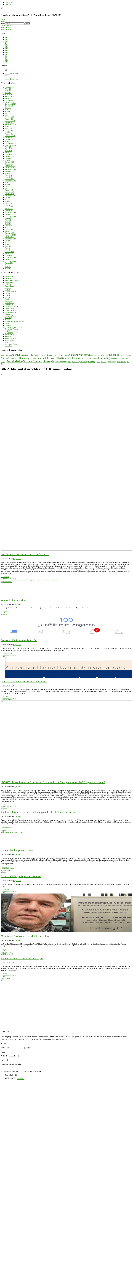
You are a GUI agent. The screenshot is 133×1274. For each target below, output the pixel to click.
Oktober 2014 (9, 237)
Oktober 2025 (9, 102)
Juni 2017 (8, 182)
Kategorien (4, 1064)
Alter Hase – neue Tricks (13, 280)
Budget (60, 355)
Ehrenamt (8, 295)
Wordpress (103, 362)
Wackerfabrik (75, 362)
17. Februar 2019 (5, 611)
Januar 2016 (9, 209)
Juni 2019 (8, 160)
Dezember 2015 (10, 211)
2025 (6, 39)
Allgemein (8, 278)
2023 (6, 43)
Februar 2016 (9, 207)
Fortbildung (128, 355)
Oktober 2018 (9, 167)
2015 (6, 58)
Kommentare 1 (5, 828)
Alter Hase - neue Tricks (7, 580)
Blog (55, 355)
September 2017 (10, 181)
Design (7, 293)
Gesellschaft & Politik (12, 306)
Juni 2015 (8, 222)
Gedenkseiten (9, 303)
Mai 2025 (8, 111)
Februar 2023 (9, 130)
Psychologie (9, 333)
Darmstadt (105, 355)
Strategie (8, 336)
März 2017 (8, 188)
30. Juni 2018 (5, 696)
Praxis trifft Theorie (11, 329)
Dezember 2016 (10, 192)
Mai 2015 (8, 224)
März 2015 (8, 227)
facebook (114, 354)
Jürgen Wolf (17, 559)
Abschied (8, 355)
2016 (6, 56)
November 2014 (10, 235)
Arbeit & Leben (10, 282)
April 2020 (8, 149)
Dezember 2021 (10, 136)
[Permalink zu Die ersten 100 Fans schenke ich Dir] (66, 636)
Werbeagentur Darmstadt (13, 600)
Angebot (30, 355)
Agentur (15, 354)
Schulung (3, 362)
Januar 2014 (9, 254)
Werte (98, 362)
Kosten (7, 314)
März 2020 (8, 151)
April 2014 (8, 248)
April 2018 (8, 175)
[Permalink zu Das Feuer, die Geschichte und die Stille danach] (66, 550)
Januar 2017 (9, 190)
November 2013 (10, 257)
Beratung (42, 355)
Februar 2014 (9, 252)
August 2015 (9, 218)
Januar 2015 (9, 231)
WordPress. (22, 1077)
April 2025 (8, 113)
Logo (94, 358)
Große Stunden (10, 308)
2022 (6, 45)
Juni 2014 (8, 244)
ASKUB (8, 284)
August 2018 (9, 171)
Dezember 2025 (10, 100)
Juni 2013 (8, 267)
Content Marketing (11, 291)
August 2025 (9, 106)
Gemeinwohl (9, 305)
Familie (122, 355)
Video (7, 342)
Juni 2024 (8, 126)
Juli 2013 (8, 265)
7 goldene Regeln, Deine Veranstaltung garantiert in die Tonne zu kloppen (38, 812)
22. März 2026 (5, 577)
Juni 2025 (8, 109)
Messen (7, 320)
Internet (41, 358)
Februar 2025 (9, 117)
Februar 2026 (9, 96)
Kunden (88, 358)
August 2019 (9, 158)
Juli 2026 (8, 89)
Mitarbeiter (115, 358)
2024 (6, 41)
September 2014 (10, 239)
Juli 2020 (8, 147)
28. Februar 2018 (5, 804)
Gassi (7, 299)
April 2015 (8, 225)
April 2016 (8, 203)
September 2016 (10, 196)
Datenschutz (9, 4)
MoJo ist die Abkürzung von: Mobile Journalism (25, 936)
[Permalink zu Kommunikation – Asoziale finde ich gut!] (7, 954)
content (66, 355)
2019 (6, 50)
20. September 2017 (6, 827)
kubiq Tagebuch (10, 316)
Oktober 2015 (9, 214)
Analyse (23, 355)
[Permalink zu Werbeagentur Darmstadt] (16, 582)
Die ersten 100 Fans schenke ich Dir (19, 640)
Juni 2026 (8, 91)
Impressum (8, 2)
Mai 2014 (8, 246)
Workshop (8, 346)
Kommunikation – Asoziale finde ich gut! (22, 958)
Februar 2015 (9, 229)
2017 (6, 54)
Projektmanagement (11, 331)
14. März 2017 (5, 867)
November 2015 (10, 212)
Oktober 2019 (9, 156)
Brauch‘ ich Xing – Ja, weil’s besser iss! (21, 876)
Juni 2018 (8, 173)
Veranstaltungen (10, 340)
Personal (8, 325)
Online (7, 323)
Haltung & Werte (10, 310)
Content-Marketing (79, 354)
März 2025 (8, 115)
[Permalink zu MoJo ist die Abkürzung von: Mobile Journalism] (66, 931)
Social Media (9, 334)
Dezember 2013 (10, 255)
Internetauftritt (53, 358)
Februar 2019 (9, 162)
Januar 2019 (9, 164)
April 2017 (8, 186)
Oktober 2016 (9, 194)
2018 (6, 52)
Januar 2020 (9, 153)
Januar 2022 (9, 134)
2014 (6, 60)
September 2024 (10, 124)
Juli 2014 (8, 242)
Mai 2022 (8, 132)
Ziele (2, 364)
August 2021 (9, 139)
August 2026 (9, 87)
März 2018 (8, 177)
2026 (6, 37)
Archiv (3, 1056)
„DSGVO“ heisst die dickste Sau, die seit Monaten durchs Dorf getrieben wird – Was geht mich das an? (53, 782)
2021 (6, 47)
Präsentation (124, 358)
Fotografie (8, 297)
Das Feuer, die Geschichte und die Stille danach (25, 554)
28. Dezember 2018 (6, 653)
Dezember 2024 (10, 121)
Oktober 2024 (9, 123)
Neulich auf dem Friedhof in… (15, 321)
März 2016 (8, 205)
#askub (2, 355)
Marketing (8, 318)
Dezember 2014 (10, 233)
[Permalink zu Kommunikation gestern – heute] (16, 832)
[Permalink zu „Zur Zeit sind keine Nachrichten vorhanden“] (66, 677)
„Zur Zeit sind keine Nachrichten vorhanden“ (24, 681)
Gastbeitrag (8, 301)
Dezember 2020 (10, 143)
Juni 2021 (8, 141)
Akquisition (9, 276)
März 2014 (8, 250)
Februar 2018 (9, 179)
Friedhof (14, 358)
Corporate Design (96, 355)
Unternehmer (60, 361)
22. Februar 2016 (5, 973)
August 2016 (9, 197)
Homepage (25, 358)
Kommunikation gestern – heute (17, 850)
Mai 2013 (8, 268)
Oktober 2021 (9, 138)
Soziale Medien (32, 361)
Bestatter (8, 288)
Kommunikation (10, 312)
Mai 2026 (8, 93)
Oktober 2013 (9, 259)
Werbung (91, 362)
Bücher (7, 290)
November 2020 (10, 145)
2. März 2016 (4, 949)
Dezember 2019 (10, 154)
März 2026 (8, 95)
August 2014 (9, 240)
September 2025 (10, 104)
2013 (6, 62)
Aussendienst (9, 286)
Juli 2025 (8, 108)
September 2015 (10, 216)
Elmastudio (20, 1079)
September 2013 (10, 261)
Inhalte (34, 358)
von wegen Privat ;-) (11, 344)
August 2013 (9, 263)
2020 (6, 48)
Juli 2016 (8, 199)
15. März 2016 (5, 889)
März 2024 (8, 128)
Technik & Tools (10, 338)
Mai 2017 (8, 184)
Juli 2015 (8, 220)
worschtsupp (121, 362)
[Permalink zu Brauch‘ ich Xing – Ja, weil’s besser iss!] (3, 872)
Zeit (128, 362)
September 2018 (10, 169)
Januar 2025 (9, 119)
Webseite (83, 362)
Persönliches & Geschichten (14, 327)
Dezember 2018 (10, 166)
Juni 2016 (8, 201)
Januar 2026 (9, 98)
